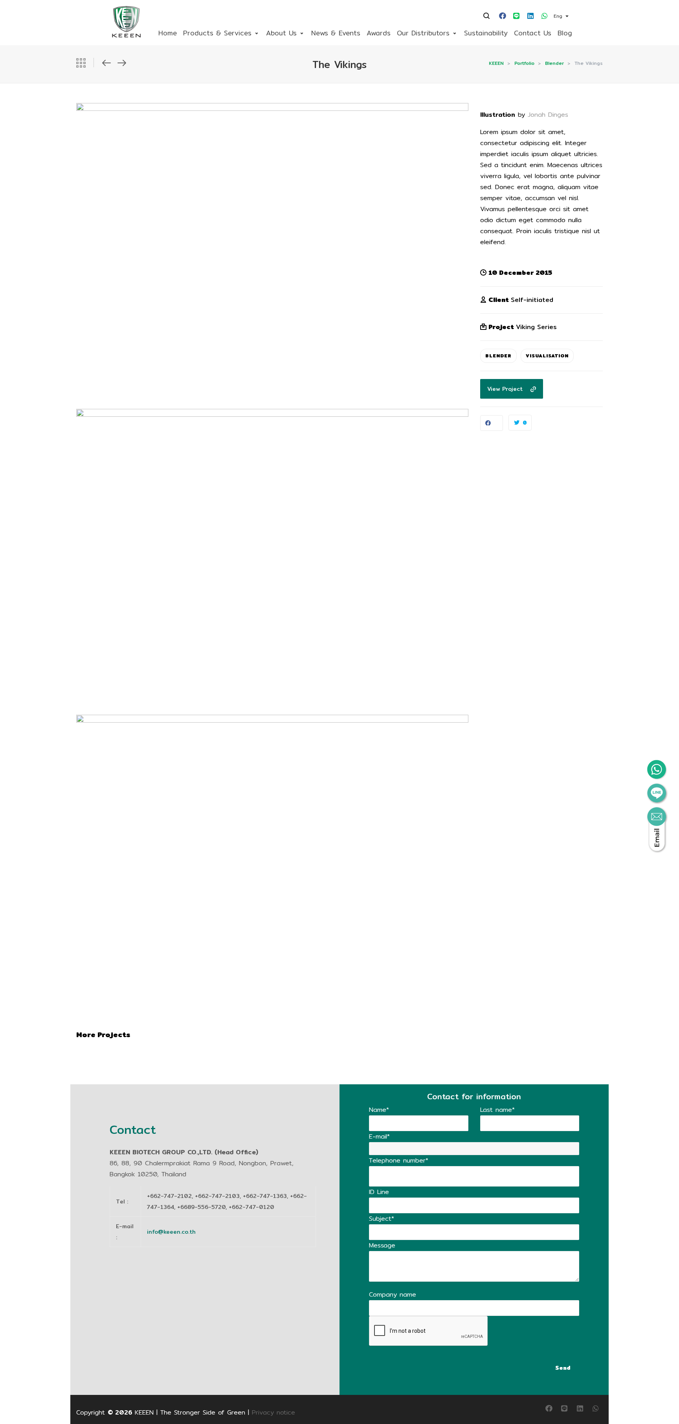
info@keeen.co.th (171, 1231)
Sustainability (486, 33)
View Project (505, 389)
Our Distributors (423, 33)
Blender (498, 355)
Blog (565, 33)
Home (167, 33)
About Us (281, 33)
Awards (379, 33)
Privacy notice (273, 1412)
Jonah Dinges (548, 115)
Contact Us (532, 33)
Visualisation (547, 355)
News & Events (335, 33)
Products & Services (217, 33)
